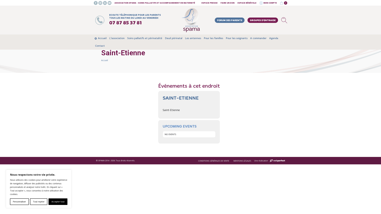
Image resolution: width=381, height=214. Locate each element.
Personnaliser (19, 201)
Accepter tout (58, 201)
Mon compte (270, 3)
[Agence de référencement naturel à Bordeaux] (277, 161)
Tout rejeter (38, 201)
